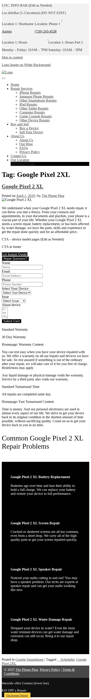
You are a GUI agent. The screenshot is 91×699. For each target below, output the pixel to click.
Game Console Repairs (35, 116)
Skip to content (12, 57)
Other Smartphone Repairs (38, 100)
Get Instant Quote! (17, 695)
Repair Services (21, 88)
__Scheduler (65, 659)
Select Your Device (15, 288)
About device (11, 305)
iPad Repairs (28, 104)
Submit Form (11, 321)
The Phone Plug (53, 196)
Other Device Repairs (34, 120)
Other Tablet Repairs (33, 108)
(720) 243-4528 (46, 31)
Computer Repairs (32, 112)
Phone (6, 280)
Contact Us (18, 156)
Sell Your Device (31, 132)
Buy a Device (29, 128)
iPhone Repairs (30, 92)
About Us (17, 136)
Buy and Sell (20, 124)
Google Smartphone (29, 659)
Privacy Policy (29, 152)
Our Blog (26, 144)
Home (15, 84)
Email (6, 271)
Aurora (7, 31)
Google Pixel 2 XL (22, 186)
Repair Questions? (15, 258)
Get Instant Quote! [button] (15, 254)
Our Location (20, 160)
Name (6, 263)
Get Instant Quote (23, 164)
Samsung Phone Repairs (36, 96)
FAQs (23, 148)
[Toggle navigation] (3, 78)
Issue (5, 297)
